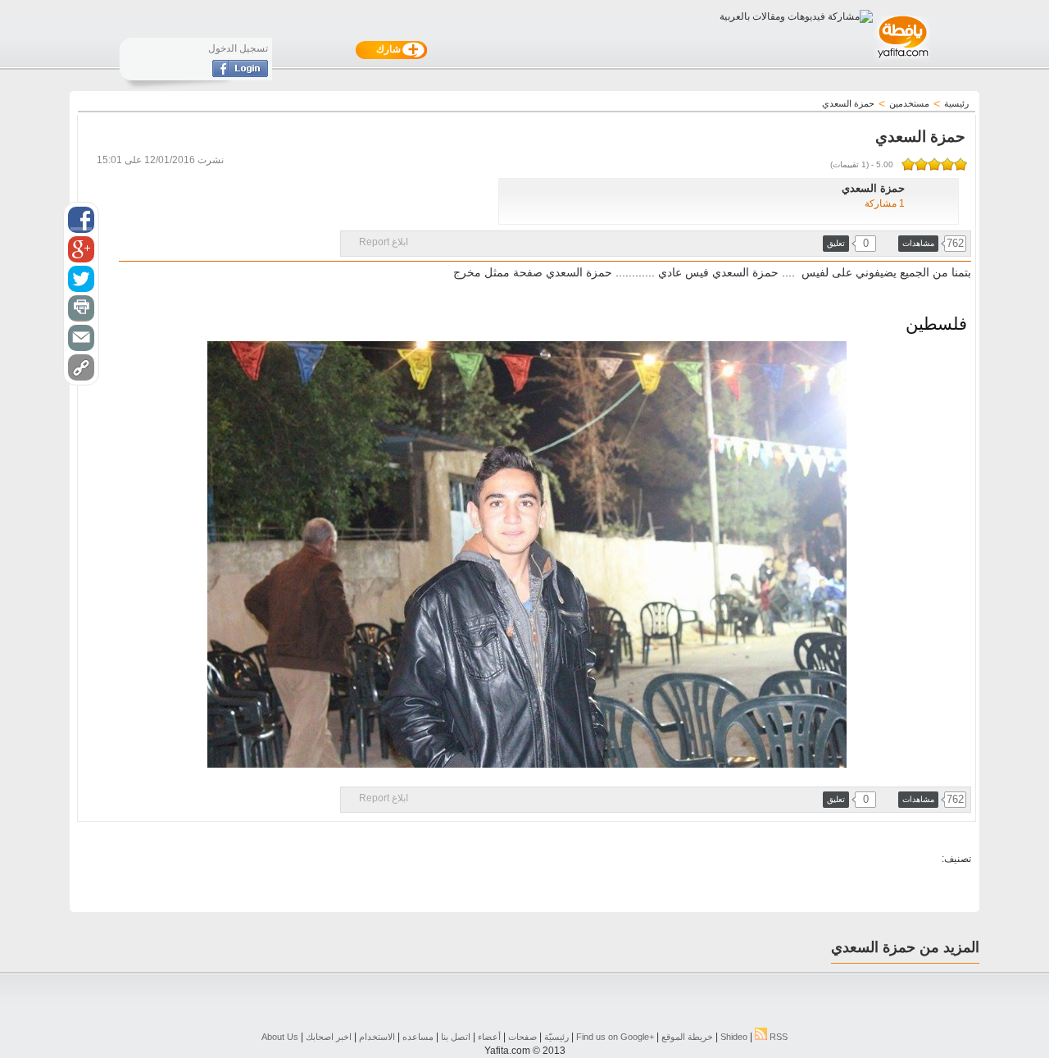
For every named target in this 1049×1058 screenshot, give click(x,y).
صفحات (522, 1037)
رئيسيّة (556, 1037)
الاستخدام (377, 1037)
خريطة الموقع (687, 1037)
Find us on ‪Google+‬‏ (615, 1037)
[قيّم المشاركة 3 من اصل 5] (934, 164)
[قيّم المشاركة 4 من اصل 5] (921, 164)
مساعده (418, 1037)
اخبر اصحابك (329, 1037)
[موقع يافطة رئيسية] (902, 60)
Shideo (733, 1037)
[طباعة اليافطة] (81, 308)
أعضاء (489, 1037)
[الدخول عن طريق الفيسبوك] (240, 74)
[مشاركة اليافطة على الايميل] (81, 338)
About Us (279, 1037)
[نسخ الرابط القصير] (81, 367)
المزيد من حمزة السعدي (905, 947)
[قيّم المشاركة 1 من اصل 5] (960, 164)
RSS (777, 1037)
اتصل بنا (455, 1037)
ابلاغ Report (383, 242)
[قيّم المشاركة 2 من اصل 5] (947, 164)
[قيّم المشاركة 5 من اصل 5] (908, 164)
